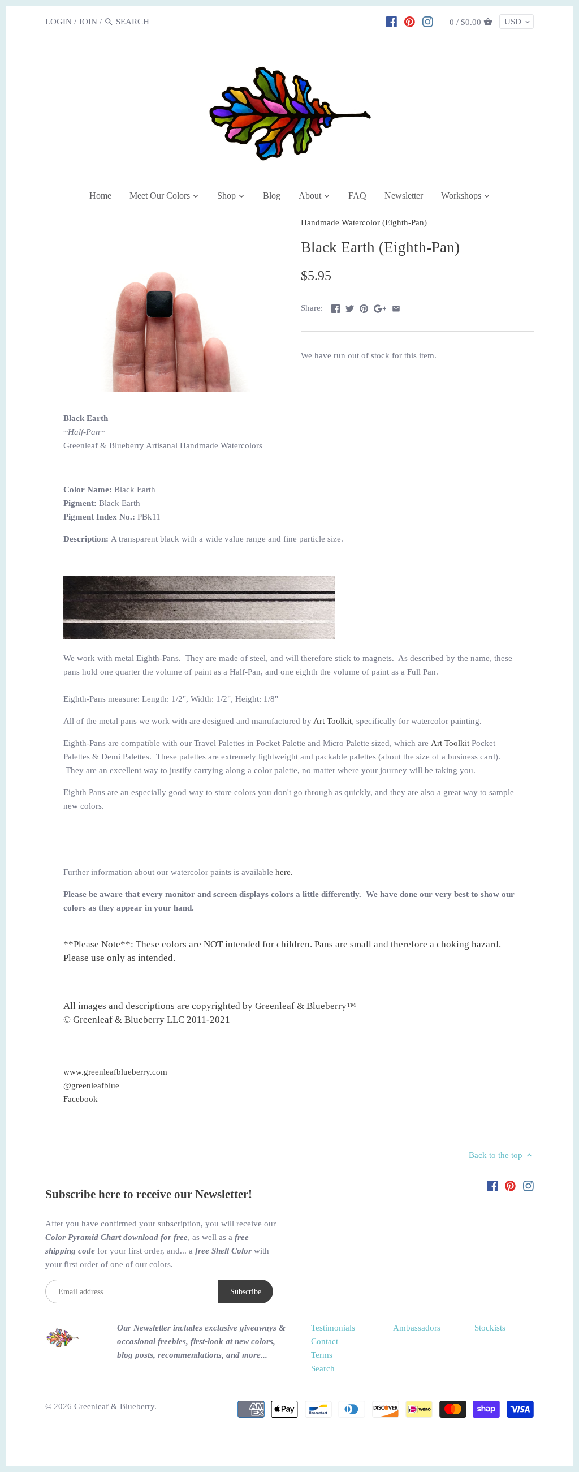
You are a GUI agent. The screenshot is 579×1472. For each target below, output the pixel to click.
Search (323, 1368)
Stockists (489, 1327)
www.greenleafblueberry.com (115, 1071)
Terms (321, 1354)
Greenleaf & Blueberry (114, 1406)
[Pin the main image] (364, 306)
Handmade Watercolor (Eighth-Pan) (364, 222)
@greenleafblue (91, 1085)
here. (284, 872)
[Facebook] (391, 21)
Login (58, 21)
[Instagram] (427, 21)
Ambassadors (416, 1327)
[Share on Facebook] (335, 306)
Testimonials (333, 1327)
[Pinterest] (409, 21)
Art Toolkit (332, 721)
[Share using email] (396, 306)
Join (88, 21)
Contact (324, 1341)
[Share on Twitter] (349, 306)
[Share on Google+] (380, 306)
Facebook (80, 1099)
